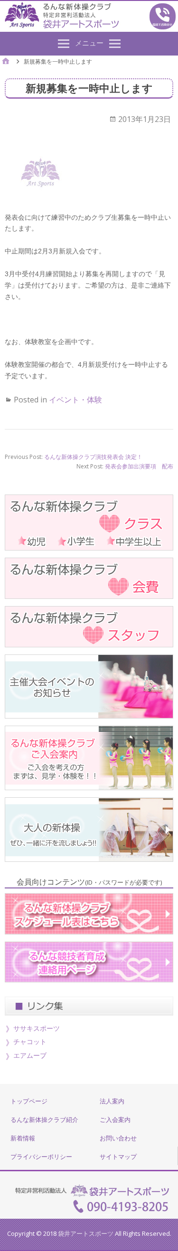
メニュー (89, 42)
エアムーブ (30, 1055)
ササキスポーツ (36, 1028)
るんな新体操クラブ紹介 (44, 1119)
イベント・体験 (75, 399)
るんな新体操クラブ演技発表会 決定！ (93, 457)
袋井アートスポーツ (85, 1233)
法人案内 (112, 1101)
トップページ (28, 1101)
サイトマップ (118, 1156)
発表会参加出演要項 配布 (139, 466)
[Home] (5, 62)
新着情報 (22, 1138)
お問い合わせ (118, 1138)
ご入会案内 (115, 1119)
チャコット (30, 1041)
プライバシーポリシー (41, 1156)
